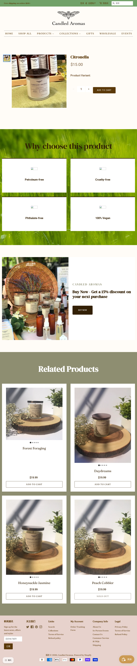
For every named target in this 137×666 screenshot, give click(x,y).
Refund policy (54, 638)
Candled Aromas (65, 655)
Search (51, 627)
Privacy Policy (121, 627)
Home (9, 33)
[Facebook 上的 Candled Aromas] (32, 627)
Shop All (25, 33)
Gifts (90, 33)
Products (44, 33)
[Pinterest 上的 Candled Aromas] (36, 627)
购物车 (106, 3)
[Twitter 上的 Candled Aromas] (27, 627)
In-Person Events (101, 630)
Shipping (97, 645)
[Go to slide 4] (36, 442)
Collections (69, 33)
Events (126, 33)
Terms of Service (56, 634)
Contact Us (97, 634)
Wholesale (108, 33)
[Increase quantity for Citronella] (89, 89)
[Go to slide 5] (38, 442)
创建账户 (92, 3)
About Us (97, 627)
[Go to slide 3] (34, 442)
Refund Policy (121, 634)
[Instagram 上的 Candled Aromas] (40, 627)
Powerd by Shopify (82, 655)
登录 (82, 3)
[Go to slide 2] (32, 442)
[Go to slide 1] (30, 442)
